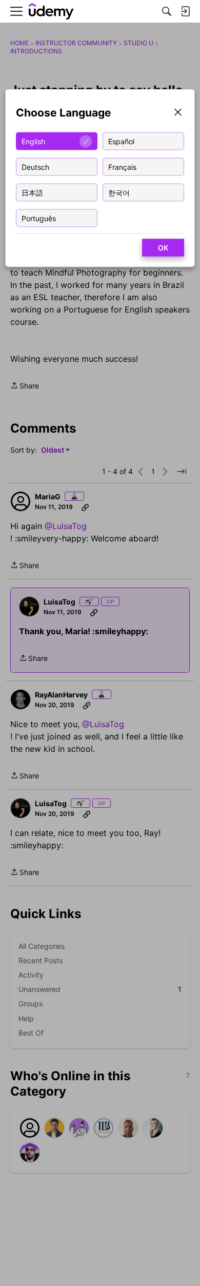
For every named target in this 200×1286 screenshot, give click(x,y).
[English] (51, 11)
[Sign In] (185, 11)
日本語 (32, 192)
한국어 (119, 192)
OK (163, 247)
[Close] (178, 113)
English (33, 141)
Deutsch (35, 166)
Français (122, 166)
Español (121, 141)
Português (39, 217)
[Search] (166, 11)
